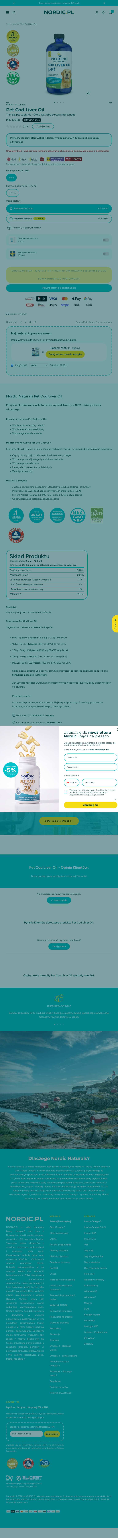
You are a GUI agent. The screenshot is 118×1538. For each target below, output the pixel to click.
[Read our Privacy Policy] (115, 799)
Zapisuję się (90, 805)
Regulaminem (76, 794)
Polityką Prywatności (94, 794)
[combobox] (71, 782)
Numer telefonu (71, 775)
